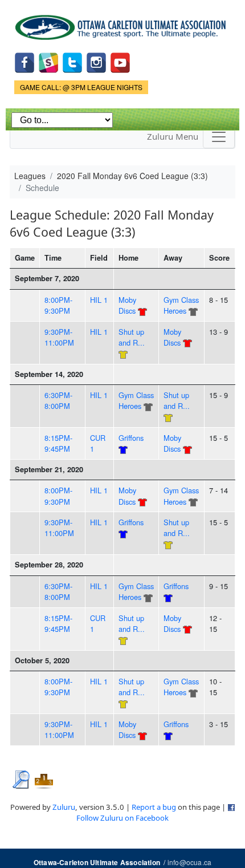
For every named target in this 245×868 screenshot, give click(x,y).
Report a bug (154, 807)
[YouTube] (120, 61)
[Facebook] (24, 61)
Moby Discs (127, 305)
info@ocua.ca (189, 862)
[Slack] (48, 61)
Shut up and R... (132, 337)
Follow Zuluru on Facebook (122, 818)
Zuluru (63, 807)
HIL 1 (99, 299)
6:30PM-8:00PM (58, 400)
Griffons (131, 437)
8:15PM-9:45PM (58, 443)
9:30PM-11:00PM (59, 337)
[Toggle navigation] (219, 136)
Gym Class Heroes (181, 305)
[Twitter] (72, 61)
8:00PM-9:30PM (58, 305)
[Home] (122, 23)
